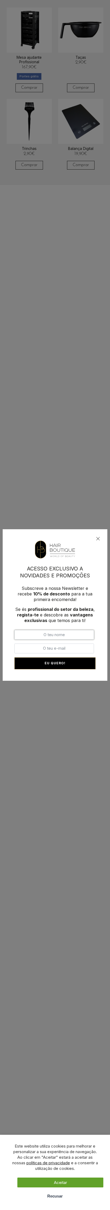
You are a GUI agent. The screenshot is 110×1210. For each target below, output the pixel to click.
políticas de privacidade (48, 1162)
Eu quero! (55, 663)
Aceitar (60, 1182)
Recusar (55, 1196)
